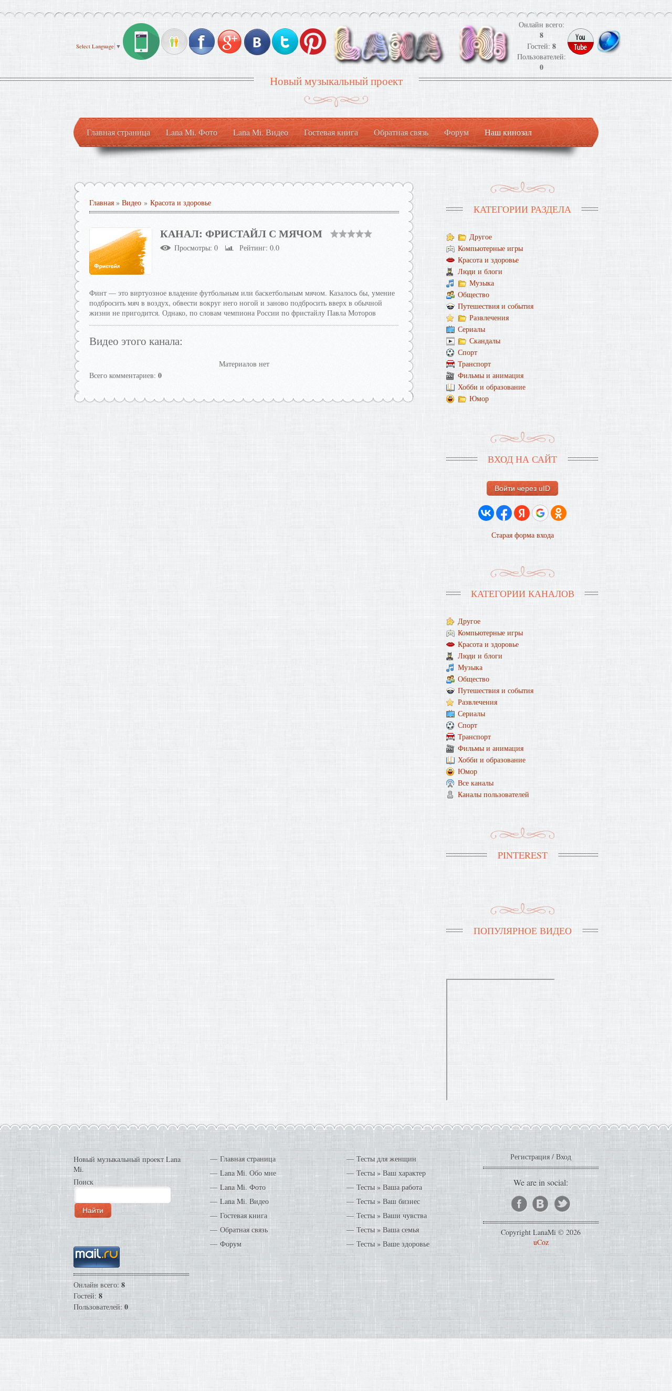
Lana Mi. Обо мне (248, 1173)
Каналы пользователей (493, 795)
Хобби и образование (492, 387)
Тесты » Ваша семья (387, 1230)
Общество (473, 295)
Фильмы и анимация (490, 376)
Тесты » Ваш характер (391, 1173)
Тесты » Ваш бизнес (388, 1201)
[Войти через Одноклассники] (558, 513)
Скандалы (484, 341)
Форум (231, 1244)
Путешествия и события (495, 306)
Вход (563, 1157)
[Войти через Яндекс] (522, 513)
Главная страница (248, 1159)
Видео (131, 202)
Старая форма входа (522, 535)
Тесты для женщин (386, 1159)
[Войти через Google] (540, 513)
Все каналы (476, 783)
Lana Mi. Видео (244, 1201)
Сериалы (471, 329)
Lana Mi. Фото (243, 1187)
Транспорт (474, 364)
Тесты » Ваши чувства (391, 1215)
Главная (101, 202)
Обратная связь (244, 1230)
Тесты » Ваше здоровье (392, 1244)
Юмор (479, 399)
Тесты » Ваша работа (389, 1187)
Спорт (467, 353)
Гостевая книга (243, 1215)
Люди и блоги (480, 272)
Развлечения (489, 318)
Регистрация (530, 1157)
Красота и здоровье (180, 202)
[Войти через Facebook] (504, 513)
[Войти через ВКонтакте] (486, 513)
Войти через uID (522, 488)
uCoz (541, 1242)
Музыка (481, 283)
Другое (480, 237)
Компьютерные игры (490, 249)
